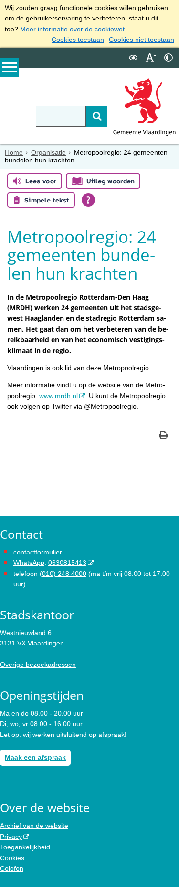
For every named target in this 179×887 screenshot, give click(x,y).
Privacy (11, 836)
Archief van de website (34, 825)
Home (14, 152)
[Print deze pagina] (163, 436)
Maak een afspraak (35, 757)
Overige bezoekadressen (38, 664)
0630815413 (67, 562)
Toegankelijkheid (25, 847)
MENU (9, 67)
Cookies (12, 858)
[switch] (133, 58)
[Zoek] (96, 116)
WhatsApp (28, 562)
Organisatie (48, 152)
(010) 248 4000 (63, 573)
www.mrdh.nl (58, 396)
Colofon (11, 868)
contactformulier (37, 552)
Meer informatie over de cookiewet (72, 29)
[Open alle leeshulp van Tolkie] (88, 200)
